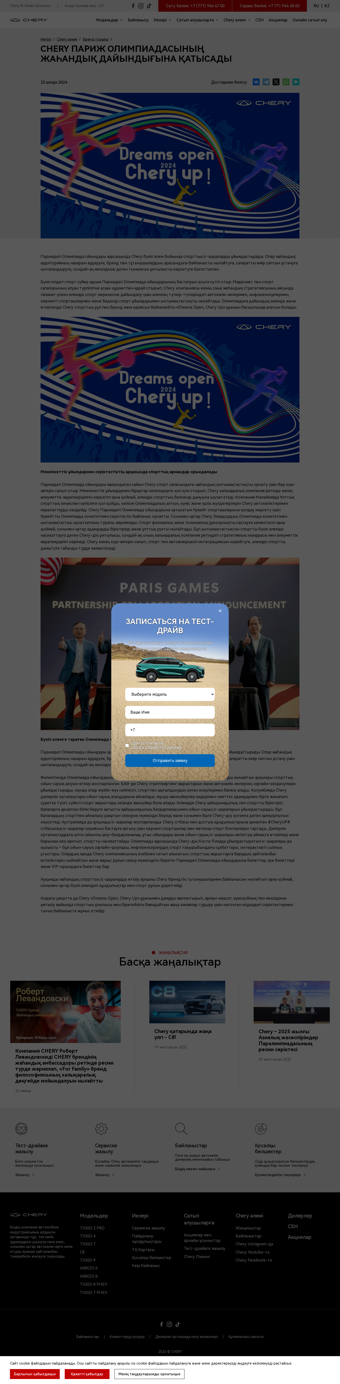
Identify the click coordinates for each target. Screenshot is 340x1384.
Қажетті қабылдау (87, 1374)
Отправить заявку (170, 760)
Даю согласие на (156, 745)
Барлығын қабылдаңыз (35, 1374)
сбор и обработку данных (156, 747)
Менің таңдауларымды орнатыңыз (149, 1374)
